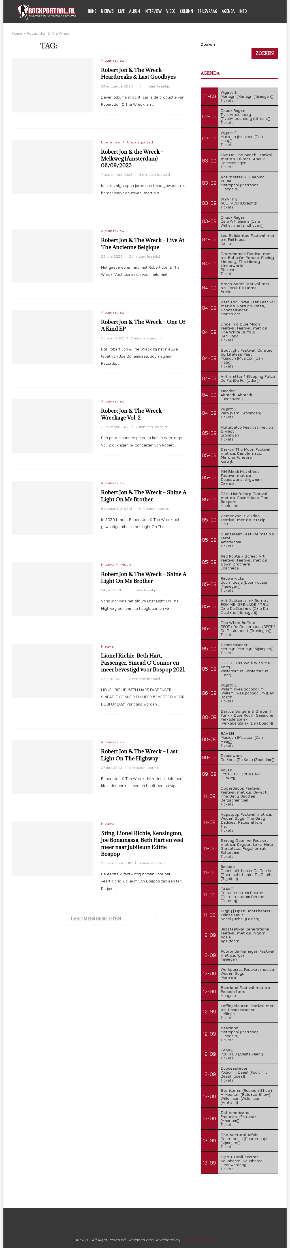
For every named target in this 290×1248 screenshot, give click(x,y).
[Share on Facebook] (135, 114)
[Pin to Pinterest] (147, 114)
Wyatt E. (229, 92)
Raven (226, 769)
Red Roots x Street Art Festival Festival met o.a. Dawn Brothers (244, 560)
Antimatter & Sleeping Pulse (243, 178)
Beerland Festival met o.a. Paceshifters (246, 989)
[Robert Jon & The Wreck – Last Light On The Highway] (52, 767)
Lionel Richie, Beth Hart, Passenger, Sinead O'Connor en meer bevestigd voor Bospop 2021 (143, 662)
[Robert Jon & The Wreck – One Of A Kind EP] (52, 337)
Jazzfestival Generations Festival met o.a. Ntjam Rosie (245, 932)
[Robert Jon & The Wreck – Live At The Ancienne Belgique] (52, 256)
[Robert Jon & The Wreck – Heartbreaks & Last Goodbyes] (52, 85)
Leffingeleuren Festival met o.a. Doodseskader (247, 1007)
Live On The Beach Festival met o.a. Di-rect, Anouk (246, 156)
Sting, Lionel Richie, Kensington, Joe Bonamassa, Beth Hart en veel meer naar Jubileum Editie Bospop (142, 843)
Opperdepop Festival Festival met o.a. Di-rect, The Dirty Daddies (244, 792)
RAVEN (227, 733)
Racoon (228, 866)
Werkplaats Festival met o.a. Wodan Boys (248, 971)
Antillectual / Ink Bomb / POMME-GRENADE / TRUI (245, 602)
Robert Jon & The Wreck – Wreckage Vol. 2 (133, 414)
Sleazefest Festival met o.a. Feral (248, 535)
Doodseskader (234, 644)
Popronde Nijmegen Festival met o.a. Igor (247, 953)
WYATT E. (229, 199)
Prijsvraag (207, 11)
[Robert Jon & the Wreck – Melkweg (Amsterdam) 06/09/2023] (52, 167)
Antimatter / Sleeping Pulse (248, 376)
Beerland (229, 1027)
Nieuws (107, 11)
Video (170, 11)
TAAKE (227, 888)
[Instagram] (264, 35)
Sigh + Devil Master (239, 1156)
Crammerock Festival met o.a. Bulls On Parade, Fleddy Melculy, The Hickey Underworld (247, 259)
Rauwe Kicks (232, 578)
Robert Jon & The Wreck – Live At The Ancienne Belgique (142, 243)
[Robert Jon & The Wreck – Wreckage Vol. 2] (52, 426)
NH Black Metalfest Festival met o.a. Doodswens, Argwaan (241, 475)
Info (243, 11)
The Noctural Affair (239, 1134)
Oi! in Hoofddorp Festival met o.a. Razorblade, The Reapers (244, 497)
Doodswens (232, 755)
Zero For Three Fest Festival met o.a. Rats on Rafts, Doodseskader (248, 305)
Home (92, 11)
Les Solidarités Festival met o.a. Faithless (248, 237)
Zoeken (265, 53)
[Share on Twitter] (141, 114)
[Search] (269, 11)
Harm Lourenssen (198, 1239)
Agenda (228, 11)
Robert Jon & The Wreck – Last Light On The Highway (139, 754)
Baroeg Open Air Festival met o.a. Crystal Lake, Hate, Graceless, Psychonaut (247, 844)
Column (186, 11)
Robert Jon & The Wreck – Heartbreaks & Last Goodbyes (138, 73)
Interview (153, 11)
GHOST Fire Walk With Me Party (245, 664)
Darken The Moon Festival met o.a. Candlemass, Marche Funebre (245, 453)
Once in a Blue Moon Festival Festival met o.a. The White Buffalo (244, 328)
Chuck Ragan (233, 110)
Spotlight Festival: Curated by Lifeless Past (246, 352)
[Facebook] (253, 35)
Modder (228, 390)
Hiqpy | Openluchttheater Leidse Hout (245, 912)
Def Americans (235, 1112)
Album (134, 11)
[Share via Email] (159, 114)
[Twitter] (259, 35)
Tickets (227, 100)
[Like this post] (128, 114)
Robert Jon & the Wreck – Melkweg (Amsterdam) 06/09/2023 (132, 158)
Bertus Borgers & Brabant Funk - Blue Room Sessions (247, 713)
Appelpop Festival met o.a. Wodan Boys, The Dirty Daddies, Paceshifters (246, 818)
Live (121, 11)
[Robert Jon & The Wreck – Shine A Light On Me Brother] (52, 508)
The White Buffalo (238, 622)
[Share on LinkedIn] (153, 114)
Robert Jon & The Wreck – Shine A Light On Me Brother (143, 495)
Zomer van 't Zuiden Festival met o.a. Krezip (243, 517)
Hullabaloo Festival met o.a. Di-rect (247, 429)
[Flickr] (270, 35)
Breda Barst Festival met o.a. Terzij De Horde (245, 285)
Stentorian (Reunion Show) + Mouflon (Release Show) (246, 1092)
